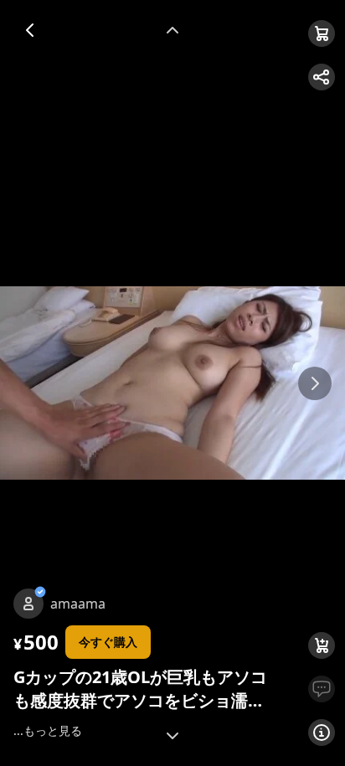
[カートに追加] (321, 645)
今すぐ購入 (108, 642)
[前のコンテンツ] (172, 30)
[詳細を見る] (321, 732)
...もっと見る (47, 730)
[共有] (321, 77)
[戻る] (30, 30)
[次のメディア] (315, 383)
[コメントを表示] (321, 689)
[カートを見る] (321, 33)
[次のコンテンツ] (172, 736)
